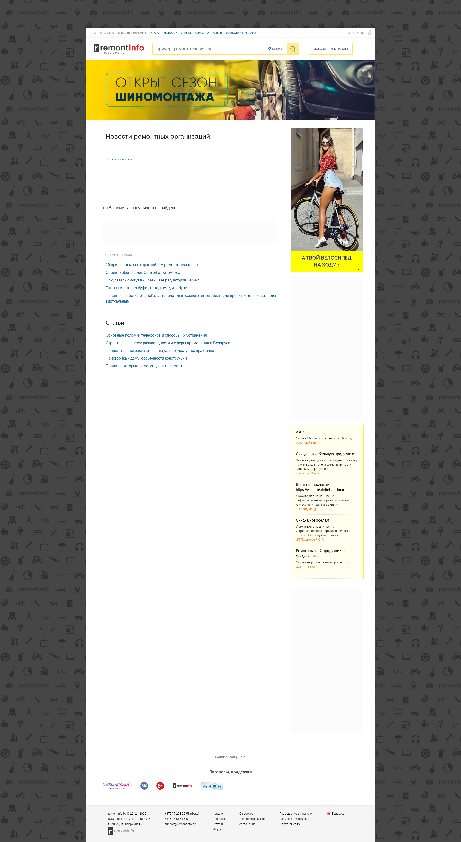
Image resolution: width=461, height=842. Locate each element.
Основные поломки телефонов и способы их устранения (156, 335)
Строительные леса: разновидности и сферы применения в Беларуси (168, 343)
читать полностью (119, 159)
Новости (170, 32)
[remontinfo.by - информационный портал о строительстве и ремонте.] (119, 53)
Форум (199, 32)
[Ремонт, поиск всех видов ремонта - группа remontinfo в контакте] (144, 788)
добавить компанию (331, 48)
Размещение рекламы (241, 32)
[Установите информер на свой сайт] (182, 788)
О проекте (214, 32)
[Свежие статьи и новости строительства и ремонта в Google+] (160, 788)
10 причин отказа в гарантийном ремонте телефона (152, 265)
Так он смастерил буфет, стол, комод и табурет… (149, 288)
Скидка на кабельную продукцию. (325, 454)
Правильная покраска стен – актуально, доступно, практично (160, 351)
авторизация (357, 33)
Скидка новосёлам (312, 520)
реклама (356, 131)
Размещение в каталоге (296, 813)
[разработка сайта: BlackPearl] (117, 788)
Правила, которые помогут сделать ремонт (144, 366)
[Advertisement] (189, 233)
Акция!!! (302, 432)
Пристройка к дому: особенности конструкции (146, 358)
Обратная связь (290, 824)
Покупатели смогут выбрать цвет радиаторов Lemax (152, 280)
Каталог (155, 32)
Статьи (186, 32)
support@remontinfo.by (180, 824)
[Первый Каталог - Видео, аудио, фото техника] (212, 788)
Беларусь (338, 813)
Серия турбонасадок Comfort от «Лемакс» (143, 272)
